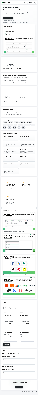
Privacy (22, 391)
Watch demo (17, 17)
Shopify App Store (32, 2)
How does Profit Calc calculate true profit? (11, 353)
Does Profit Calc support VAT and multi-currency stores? (14, 359)
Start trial (10, 323)
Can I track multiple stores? (8, 369)
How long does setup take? (8, 366)
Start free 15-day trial (8, 17)
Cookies (28, 391)
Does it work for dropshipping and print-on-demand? (13, 363)
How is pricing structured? (8, 372)
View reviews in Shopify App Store (9, 70)
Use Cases (25, 2)
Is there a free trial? (7, 376)
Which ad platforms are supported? (10, 356)
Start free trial (6, 344)
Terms (25, 391)
